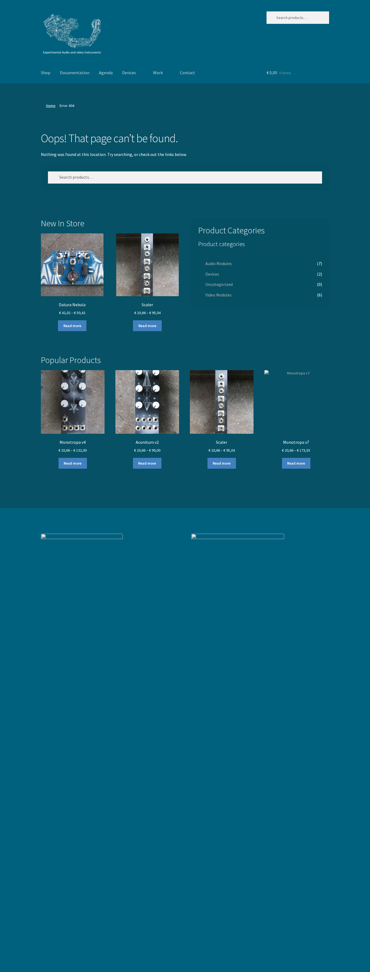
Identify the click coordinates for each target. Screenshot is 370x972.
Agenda (106, 72)
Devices (129, 72)
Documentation (74, 72)
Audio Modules (218, 263)
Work (158, 72)
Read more (72, 325)
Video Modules (218, 295)
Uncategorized (219, 284)
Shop (45, 72)
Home (51, 105)
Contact (187, 72)
